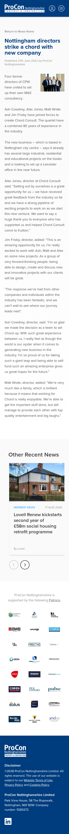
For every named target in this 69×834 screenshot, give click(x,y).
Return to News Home (19, 31)
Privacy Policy (14, 785)
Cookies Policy (39, 785)
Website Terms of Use (38, 780)
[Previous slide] (13, 564)
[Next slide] (25, 564)
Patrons (54, 600)
